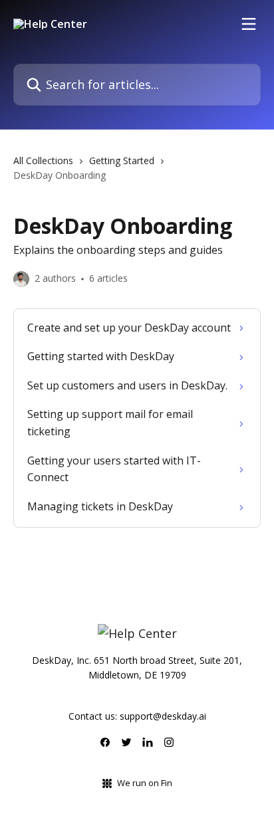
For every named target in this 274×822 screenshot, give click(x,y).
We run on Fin (144, 783)
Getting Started (121, 160)
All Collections (43, 160)
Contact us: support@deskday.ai (137, 716)
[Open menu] (249, 24)
